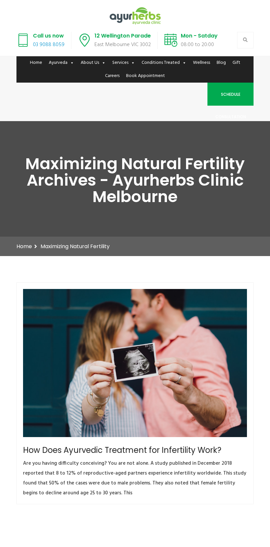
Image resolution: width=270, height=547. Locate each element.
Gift (236, 62)
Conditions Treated (161, 62)
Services (120, 62)
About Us (90, 62)
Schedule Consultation (230, 98)
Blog (221, 62)
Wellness (201, 62)
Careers (112, 76)
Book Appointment (145, 76)
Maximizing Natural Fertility (75, 246)
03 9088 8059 (49, 44)
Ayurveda (58, 62)
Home (36, 62)
